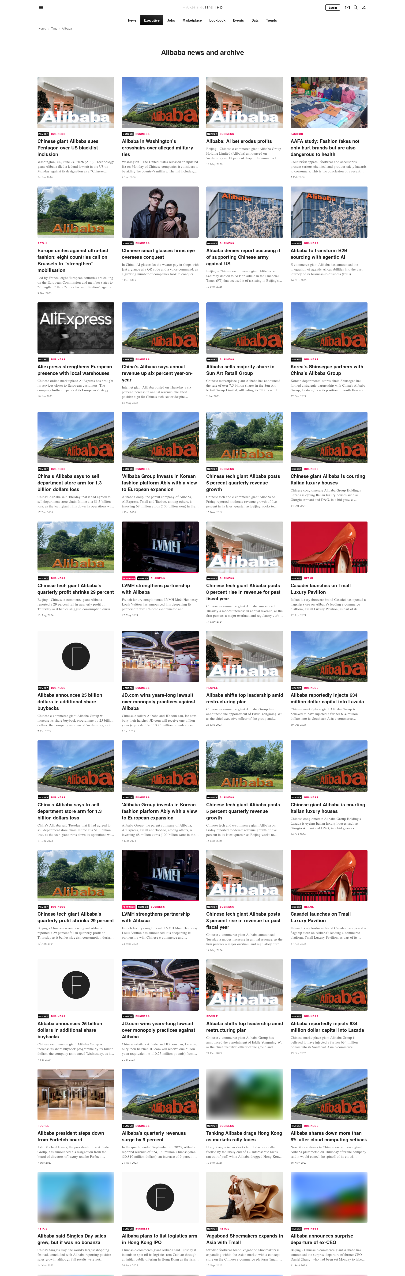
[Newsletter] (347, 7)
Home (42, 28)
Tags (54, 28)
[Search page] (356, 7)
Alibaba (67, 28)
